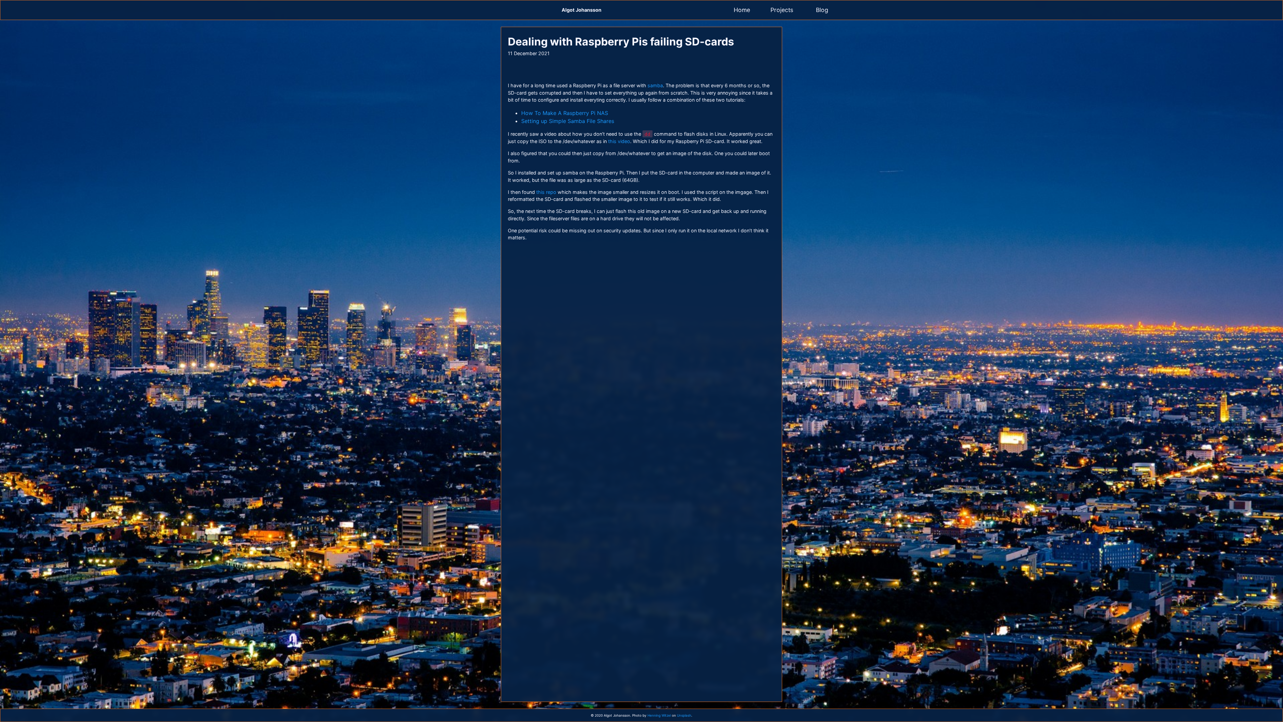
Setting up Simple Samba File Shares (567, 121)
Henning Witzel (659, 715)
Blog (822, 9)
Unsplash (684, 715)
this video (619, 141)
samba (655, 85)
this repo (546, 192)
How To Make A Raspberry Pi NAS (564, 113)
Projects (781, 9)
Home (742, 9)
